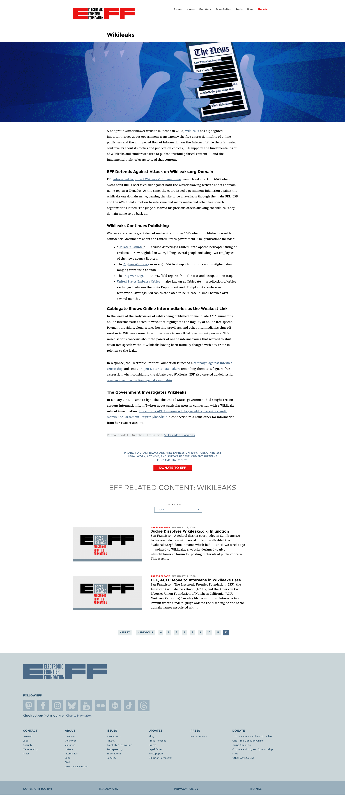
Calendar (70, 736)
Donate (263, 9)
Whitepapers (156, 753)
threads (144, 705)
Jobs (67, 757)
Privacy (111, 740)
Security (27, 744)
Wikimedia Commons (179, 435)
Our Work (205, 9)
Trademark (108, 789)
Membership (30, 749)
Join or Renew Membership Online (252, 736)
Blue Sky (72, 705)
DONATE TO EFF (172, 468)
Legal (26, 740)
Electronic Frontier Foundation (104, 16)
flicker (100, 705)
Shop (250, 9)
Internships (71, 753)
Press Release (160, 527)
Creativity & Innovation (119, 744)
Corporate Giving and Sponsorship (252, 749)
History (69, 749)
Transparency (115, 749)
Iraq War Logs (133, 276)
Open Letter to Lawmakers (160, 368)
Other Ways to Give (243, 757)
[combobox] (178, 509)
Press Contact (198, 736)
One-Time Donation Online (248, 740)
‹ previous (145, 632)
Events (152, 744)
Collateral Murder (131, 247)
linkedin (115, 705)
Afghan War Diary (136, 264)
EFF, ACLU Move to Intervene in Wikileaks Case (196, 580)
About (178, 9)
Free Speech (114, 736)
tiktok (129, 705)
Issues (191, 9)
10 (209, 632)
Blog (151, 736)
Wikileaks (192, 131)
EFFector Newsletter (160, 757)
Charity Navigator (78, 715)
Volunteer (70, 740)
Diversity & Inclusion (76, 766)
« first (125, 632)
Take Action (223, 9)
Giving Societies (241, 744)
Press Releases (157, 740)
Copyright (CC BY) (37, 789)
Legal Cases (155, 749)
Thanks (255, 789)
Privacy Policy (186, 789)
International (114, 753)
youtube (86, 705)
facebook (43, 705)
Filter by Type (172, 504)
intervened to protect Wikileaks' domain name (147, 179)
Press (26, 753)
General (27, 736)
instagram (57, 705)
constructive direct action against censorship (139, 380)
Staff (67, 762)
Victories (70, 744)
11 (218, 632)
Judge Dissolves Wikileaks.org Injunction (190, 531)
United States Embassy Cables (138, 281)
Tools (239, 9)
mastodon (28, 705)
